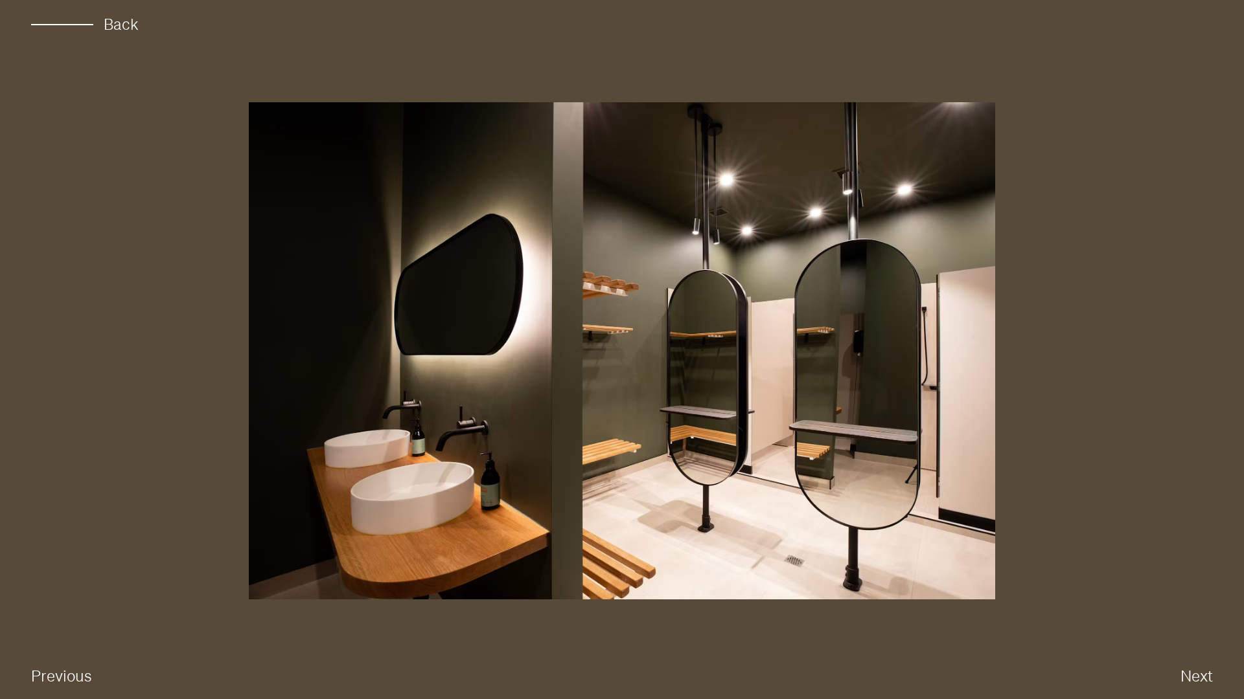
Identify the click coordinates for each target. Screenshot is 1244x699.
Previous (61, 675)
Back (121, 24)
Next (1197, 675)
